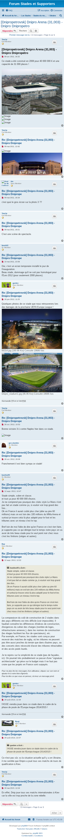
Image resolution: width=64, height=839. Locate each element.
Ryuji (17, 721)
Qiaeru (44, 829)
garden (15, 283)
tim (12, 181)
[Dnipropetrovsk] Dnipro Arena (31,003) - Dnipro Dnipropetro (32, 24)
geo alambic (14, 443)
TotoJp (4, 39)
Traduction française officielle (28, 829)
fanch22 (5, 245)
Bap (3, 544)
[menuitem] (9, 10)
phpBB (24, 826)
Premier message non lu (19, 35)
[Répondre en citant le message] (54, 42)
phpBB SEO (37, 833)
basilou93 (6, 475)
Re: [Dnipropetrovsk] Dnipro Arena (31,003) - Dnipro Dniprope (28, 141)
